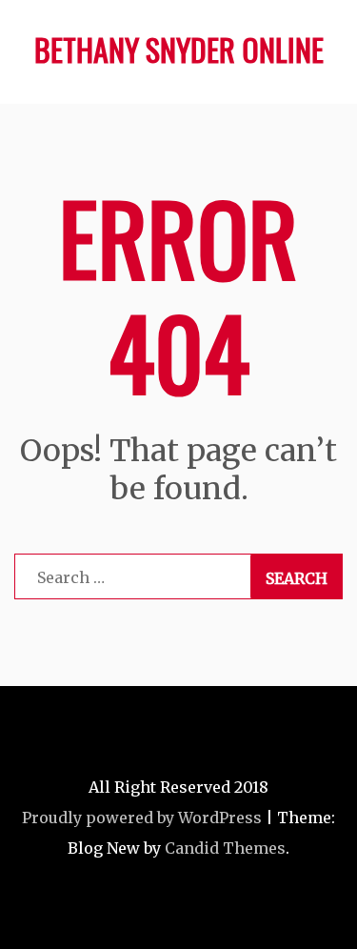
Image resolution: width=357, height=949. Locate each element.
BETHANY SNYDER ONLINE (179, 49)
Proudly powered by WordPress (142, 817)
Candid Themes (225, 848)
